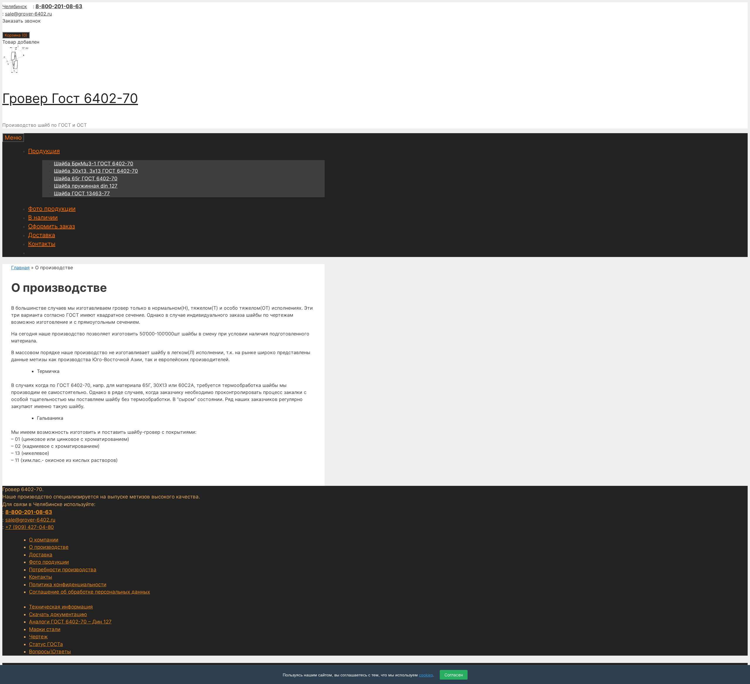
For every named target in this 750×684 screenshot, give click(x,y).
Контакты (41, 243)
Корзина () (16, 35)
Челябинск (14, 6)
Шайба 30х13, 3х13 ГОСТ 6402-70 (96, 171)
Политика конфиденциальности (67, 584)
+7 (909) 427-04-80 (29, 527)
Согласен (453, 674)
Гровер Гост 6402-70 (70, 98)
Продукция (44, 151)
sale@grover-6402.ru (28, 14)
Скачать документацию (58, 614)
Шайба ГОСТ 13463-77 (82, 193)
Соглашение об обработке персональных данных (89, 592)
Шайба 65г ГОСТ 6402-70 (85, 178)
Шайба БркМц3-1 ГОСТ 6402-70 (93, 164)
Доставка (41, 235)
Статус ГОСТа (46, 644)
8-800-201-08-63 (58, 6)
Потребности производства (62, 569)
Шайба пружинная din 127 (85, 186)
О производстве (49, 547)
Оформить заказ (51, 226)
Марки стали (44, 629)
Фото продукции (52, 208)
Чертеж (38, 637)
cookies (426, 675)
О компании (43, 540)
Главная (20, 267)
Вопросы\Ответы (50, 651)
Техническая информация (61, 607)
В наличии (43, 217)
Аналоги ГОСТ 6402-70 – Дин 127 (70, 622)
